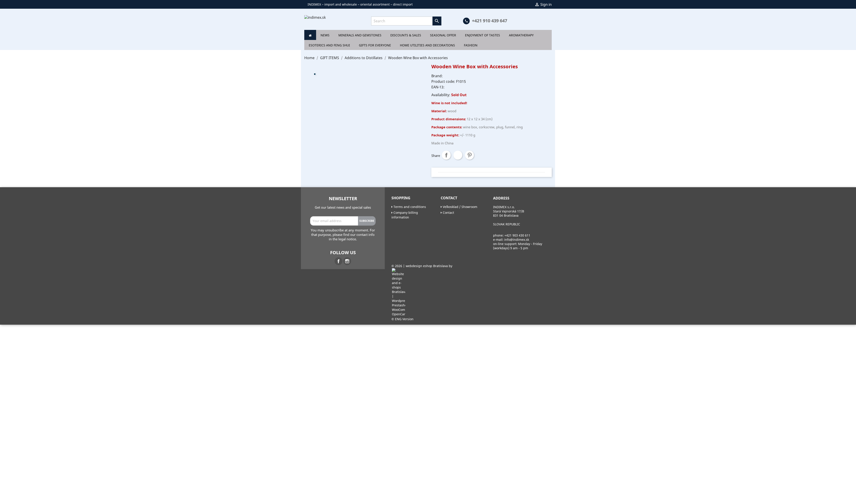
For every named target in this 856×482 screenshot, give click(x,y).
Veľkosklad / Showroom (459, 207)
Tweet (457, 155)
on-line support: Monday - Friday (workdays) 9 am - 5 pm (517, 246)
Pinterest (469, 155)
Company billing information (404, 214)
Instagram (347, 261)
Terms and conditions (409, 207)
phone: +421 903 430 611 (511, 235)
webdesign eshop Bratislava (427, 266)
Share (446, 155)
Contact (448, 212)
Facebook (338, 261)
